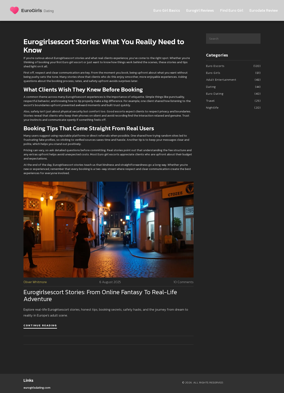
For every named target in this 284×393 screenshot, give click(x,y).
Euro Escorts (233, 66)
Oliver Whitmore (35, 282)
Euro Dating (233, 93)
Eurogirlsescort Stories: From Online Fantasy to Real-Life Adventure (100, 295)
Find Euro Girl (231, 10)
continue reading (40, 325)
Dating (233, 86)
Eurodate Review (263, 10)
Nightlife (233, 107)
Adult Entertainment (233, 79)
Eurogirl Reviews (200, 10)
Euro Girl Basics (166, 10)
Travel (233, 100)
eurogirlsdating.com (36, 387)
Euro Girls (233, 72)
